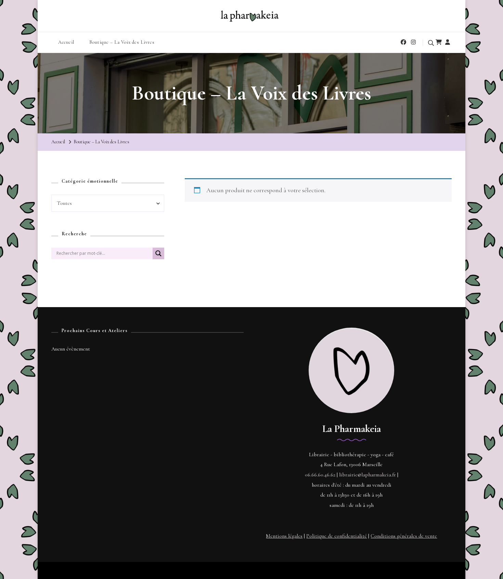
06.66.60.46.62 (320, 474)
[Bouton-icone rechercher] (158, 256)
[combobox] (107, 203)
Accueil (66, 42)
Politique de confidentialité (336, 535)
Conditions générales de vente (404, 535)
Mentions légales (284, 535)
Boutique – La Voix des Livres (122, 42)
